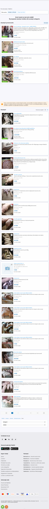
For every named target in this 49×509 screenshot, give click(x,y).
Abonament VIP (5, 487)
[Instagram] (12, 439)
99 (30, 413)
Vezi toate (46, 22)
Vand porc (16, 204)
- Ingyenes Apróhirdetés (33, 469)
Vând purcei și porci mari (19, 41)
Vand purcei (16, 233)
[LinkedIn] (9, 439)
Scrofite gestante (18, 219)
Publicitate (3, 460)
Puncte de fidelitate (5, 482)
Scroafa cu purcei (18, 174)
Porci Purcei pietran (18, 71)
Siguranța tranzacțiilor (6, 469)
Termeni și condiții (5, 465)
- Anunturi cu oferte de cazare (34, 463)
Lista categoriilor (5, 467)
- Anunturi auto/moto (32, 456)
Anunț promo (4, 489)
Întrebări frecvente (5, 463)
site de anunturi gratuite (12, 502)
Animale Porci (11, 12)
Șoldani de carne (17, 248)
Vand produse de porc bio (19, 157)
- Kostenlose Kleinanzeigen (33, 471)
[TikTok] (15, 439)
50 (47, 109)
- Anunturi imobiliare (31, 458)
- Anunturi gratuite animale (34, 467)
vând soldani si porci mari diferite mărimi (23, 292)
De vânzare (16, 56)
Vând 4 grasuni (17, 396)
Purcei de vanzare (18, 352)
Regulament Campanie (6, 473)
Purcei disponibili (17, 113)
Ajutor (2, 456)
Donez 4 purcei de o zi (19, 263)
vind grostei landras (18, 381)
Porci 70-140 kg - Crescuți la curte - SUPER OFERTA (25, 26)
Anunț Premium (4, 485)
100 (37, 413)
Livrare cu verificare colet (7, 475)
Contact (3, 458)
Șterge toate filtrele (21, 12)
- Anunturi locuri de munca (33, 460)
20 (45, 109)
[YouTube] (5, 439)
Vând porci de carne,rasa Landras (21, 143)
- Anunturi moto (30, 465)
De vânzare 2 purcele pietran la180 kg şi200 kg (24, 128)
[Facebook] (2, 439)
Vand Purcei (16, 189)
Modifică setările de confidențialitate (10, 471)
